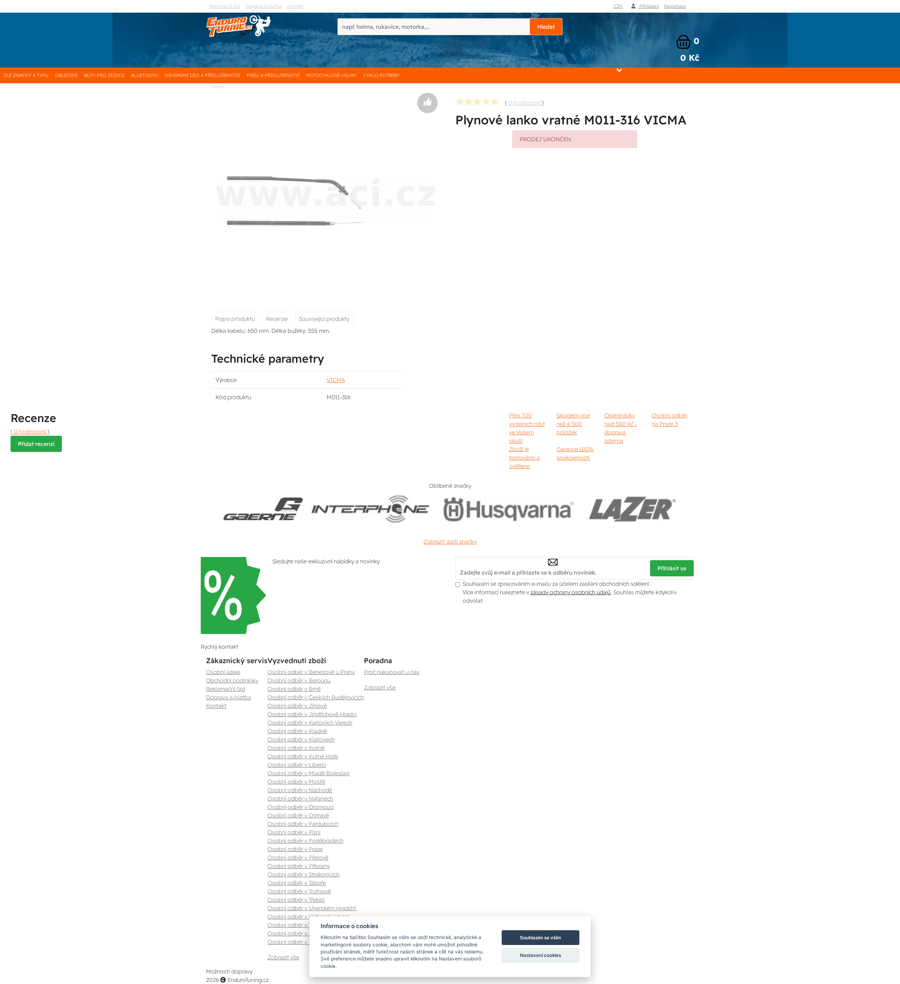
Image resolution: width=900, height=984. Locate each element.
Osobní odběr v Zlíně (294, 933)
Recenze (277, 318)
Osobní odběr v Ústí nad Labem (308, 916)
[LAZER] (631, 509)
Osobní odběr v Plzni (294, 832)
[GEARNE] (263, 509)
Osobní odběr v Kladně (297, 730)
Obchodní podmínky (232, 680)
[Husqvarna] (507, 509)
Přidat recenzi (36, 443)
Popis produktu (235, 318)
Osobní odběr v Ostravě (298, 815)
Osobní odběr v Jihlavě (297, 705)
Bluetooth (144, 75)
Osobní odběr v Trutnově (299, 891)
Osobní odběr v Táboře (297, 882)
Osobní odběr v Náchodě (300, 790)
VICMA (336, 379)
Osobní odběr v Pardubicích (303, 823)
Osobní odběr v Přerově (298, 857)
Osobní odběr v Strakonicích (304, 874)
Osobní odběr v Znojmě (298, 941)
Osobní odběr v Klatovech (301, 739)
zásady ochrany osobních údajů (571, 592)
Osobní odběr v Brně (294, 688)
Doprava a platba (264, 6)
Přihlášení (648, 6)
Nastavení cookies (540, 955)
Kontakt (295, 6)
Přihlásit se (671, 568)
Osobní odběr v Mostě (296, 781)
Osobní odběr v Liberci (297, 764)
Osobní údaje (223, 671)
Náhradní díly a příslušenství (202, 75)
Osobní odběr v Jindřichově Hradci (312, 714)
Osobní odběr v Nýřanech (300, 798)
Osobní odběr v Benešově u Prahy (311, 671)
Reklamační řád (224, 6)
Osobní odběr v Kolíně (296, 747)
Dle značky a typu (26, 75)
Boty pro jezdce (104, 75)
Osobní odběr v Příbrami (299, 865)
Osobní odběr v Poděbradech (305, 840)
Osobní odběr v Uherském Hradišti (312, 908)
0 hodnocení (524, 102)
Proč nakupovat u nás (391, 671)
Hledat (546, 26)
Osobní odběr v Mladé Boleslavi (309, 773)
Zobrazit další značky (450, 541)
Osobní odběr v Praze (295, 849)
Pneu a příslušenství (273, 75)
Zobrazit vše (283, 957)
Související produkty (324, 318)
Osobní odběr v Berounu (299, 680)
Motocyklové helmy (331, 75)
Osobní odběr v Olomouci (301, 806)
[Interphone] (370, 509)
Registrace (675, 6)
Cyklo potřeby (381, 75)
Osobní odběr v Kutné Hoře (303, 756)
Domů (218, 86)
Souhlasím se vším (540, 937)
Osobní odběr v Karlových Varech (310, 722)
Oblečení (66, 75)
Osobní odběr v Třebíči (296, 899)
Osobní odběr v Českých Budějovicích (316, 697)
